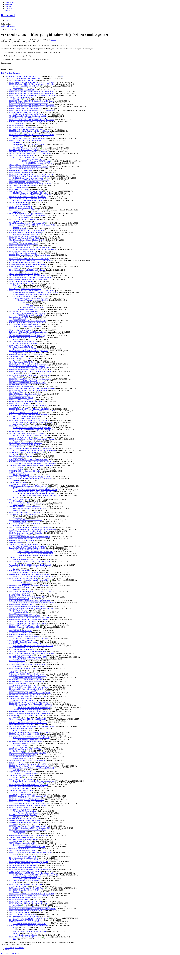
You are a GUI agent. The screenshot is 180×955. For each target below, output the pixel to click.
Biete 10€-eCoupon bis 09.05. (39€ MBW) (23, 815)
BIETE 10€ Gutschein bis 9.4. (19, 599)
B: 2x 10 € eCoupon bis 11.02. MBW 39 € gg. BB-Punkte (28, 266)
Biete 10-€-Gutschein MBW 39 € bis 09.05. (23, 916)
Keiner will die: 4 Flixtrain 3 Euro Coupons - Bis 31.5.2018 (33, 646)
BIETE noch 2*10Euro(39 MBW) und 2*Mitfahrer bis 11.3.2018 (34, 411)
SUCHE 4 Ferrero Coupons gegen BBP (22, 691)
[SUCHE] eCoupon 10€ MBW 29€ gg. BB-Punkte (26, 191)
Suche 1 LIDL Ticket (16, 535)
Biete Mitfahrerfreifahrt (16, 125)
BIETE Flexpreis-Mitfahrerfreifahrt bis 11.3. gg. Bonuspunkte (29, 375)
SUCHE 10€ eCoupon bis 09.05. (20, 698)
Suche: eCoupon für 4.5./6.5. (18, 745)
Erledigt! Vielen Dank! (20, 484)
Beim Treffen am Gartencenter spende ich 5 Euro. (29, 931)
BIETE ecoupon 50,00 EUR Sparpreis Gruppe (24, 798)
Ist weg (15, 854)
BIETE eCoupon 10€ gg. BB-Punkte (21, 540)
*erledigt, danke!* (19, 123)
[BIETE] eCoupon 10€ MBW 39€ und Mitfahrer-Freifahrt (28, 199)
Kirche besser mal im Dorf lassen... (33, 307)
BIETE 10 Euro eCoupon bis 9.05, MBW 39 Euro (25, 749)
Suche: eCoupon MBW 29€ (18, 317)
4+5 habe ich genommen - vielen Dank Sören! (28, 783)
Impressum (8, 8)
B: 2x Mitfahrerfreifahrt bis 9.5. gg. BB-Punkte (24, 694)
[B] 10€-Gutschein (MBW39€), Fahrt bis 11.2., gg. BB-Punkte (30, 153)
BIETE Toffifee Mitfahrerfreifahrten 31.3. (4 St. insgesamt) (28, 420)
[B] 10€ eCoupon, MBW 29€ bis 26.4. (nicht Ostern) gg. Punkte (30, 561)
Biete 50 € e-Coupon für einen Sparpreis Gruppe (25, 289)
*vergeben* (17, 353)
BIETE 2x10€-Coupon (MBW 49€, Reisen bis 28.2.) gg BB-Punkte (31, 82)
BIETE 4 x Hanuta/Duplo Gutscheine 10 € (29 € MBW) (27, 764)
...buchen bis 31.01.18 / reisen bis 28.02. (26, 86)
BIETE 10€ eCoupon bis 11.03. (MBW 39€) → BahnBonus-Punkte (31, 388)
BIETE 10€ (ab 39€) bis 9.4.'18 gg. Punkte (23, 578)
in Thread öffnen (10, 29)
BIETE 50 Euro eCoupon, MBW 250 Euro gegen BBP (27, 826)
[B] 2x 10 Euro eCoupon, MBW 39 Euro (22, 621)
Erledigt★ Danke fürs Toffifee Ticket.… (26, 559)
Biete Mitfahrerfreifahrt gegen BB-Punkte (23, 127)
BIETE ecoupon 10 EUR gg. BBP (20, 170)
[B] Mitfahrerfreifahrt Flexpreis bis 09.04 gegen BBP (26, 452)
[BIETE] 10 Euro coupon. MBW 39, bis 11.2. (24, 168)
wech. (15, 563)
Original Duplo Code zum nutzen (20, 771)
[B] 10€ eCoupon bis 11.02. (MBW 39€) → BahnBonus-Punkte (30, 277)
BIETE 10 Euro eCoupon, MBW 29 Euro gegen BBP (27, 597)
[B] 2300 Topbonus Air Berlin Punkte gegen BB (25, 311)
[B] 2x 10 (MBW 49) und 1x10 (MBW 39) (23, 219)
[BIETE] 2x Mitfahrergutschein (19, 912)
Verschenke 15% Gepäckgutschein (20, 809)
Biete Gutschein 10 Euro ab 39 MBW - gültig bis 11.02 (27, 321)
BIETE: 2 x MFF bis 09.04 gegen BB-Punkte (24, 625)
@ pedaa (53, 40)
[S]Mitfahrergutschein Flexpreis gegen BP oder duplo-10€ (28, 486)
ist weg (20, 582)
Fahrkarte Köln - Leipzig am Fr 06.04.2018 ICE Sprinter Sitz (29, 574)
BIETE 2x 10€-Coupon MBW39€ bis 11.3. (23, 386)
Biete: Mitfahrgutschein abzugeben (20, 614)
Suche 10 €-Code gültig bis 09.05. (20, 792)
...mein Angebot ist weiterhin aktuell (25, 877)
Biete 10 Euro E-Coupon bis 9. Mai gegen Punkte (25, 741)
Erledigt (20, 146)
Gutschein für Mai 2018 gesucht (19, 345)
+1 (18, 328)
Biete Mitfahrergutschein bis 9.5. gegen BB (23, 858)
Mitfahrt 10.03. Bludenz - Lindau (20, 330)
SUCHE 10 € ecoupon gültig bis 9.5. (21, 728)
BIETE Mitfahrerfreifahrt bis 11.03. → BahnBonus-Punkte (28, 390)
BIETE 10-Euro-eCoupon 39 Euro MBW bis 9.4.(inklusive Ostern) (31, 439)
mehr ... (7, 10)
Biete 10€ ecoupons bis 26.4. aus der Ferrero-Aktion (26, 681)
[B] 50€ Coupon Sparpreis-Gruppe (20, 206)
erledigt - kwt (17, 458)
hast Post (16, 892)
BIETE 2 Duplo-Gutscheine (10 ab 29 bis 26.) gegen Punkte (29, 766)
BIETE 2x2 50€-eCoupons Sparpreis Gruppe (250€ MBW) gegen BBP (32, 909)
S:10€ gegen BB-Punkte (17, 473)
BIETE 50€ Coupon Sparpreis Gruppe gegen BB (25, 108)
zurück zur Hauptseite (8, 26)
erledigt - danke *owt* (20, 747)
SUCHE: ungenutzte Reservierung (20, 837)
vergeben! (16, 88)
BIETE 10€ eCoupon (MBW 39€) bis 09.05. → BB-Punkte (29, 903)
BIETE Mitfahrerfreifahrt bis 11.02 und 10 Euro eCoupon (28, 279)
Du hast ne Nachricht (20, 886)
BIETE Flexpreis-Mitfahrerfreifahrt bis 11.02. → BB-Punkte (29, 131)
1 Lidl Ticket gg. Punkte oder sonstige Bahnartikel (25, 533)
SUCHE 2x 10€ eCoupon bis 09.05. (21, 775)
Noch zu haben (18, 501)
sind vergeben (22, 217)
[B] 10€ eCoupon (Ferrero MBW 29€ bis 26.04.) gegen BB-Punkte (31, 726)
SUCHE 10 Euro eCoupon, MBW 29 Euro (23, 338)
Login (7, 20)
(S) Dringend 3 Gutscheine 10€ (19, 633)
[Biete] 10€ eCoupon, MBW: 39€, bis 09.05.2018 (25, 822)
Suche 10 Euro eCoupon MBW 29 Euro (22, 296)
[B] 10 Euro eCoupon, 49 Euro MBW (21, 80)
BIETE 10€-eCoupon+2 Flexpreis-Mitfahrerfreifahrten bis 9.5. (29, 907)
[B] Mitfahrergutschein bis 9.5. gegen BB (22, 865)
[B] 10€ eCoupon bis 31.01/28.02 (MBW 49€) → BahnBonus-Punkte (32, 225)
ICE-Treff (8, 15)
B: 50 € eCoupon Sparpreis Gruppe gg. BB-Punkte (26, 262)
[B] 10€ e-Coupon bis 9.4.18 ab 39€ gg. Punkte (25, 445)
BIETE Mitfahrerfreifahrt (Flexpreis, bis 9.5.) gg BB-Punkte (29, 702)
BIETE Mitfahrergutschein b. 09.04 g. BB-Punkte (25, 443)
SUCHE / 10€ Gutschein (17, 482)
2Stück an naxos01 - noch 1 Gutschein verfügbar (34, 708)
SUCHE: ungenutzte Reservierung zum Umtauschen (26, 322)
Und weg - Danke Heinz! (21, 788)
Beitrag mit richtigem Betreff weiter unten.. (27, 678)
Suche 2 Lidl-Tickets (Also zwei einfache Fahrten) (25, 520)
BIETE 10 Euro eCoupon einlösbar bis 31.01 (24, 238)
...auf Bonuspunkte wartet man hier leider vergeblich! (30, 298)
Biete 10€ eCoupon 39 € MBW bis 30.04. (23, 818)
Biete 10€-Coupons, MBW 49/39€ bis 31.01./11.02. (26, 129)
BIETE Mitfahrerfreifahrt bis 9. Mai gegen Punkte (25, 910)
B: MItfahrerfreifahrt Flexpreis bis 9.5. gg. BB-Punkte (27, 888)
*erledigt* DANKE (19, 319)
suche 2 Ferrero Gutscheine (18, 672)
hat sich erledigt (18, 751)
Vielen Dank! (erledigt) (21, 612)
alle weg (16, 257)
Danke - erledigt (18, 758)
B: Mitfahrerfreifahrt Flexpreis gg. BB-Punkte (24, 112)
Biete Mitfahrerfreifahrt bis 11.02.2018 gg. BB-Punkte (27, 270)
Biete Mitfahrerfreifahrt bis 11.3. (19, 396)
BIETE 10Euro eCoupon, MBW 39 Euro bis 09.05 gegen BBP (30, 852)
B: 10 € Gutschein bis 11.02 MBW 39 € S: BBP (25, 232)
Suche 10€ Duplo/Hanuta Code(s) (20, 649)
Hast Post (16, 446)
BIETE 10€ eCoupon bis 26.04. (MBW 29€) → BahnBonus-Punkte (31, 653)
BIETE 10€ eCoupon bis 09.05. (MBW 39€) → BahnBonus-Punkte (31, 873)
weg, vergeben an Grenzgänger (23, 655)
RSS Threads (19, 948)
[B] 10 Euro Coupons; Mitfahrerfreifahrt (22, 185)
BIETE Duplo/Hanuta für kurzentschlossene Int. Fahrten (27, 805)
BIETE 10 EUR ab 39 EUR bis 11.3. (21, 399)
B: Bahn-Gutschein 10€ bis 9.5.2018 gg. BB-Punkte (26, 715)
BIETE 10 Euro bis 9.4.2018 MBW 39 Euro (24, 636)
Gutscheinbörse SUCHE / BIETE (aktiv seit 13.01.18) (23, 76)
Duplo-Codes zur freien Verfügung (20, 779)
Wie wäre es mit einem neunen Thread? (22, 849)
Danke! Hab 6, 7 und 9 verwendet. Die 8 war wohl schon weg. (34, 781)
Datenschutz (9, 6)
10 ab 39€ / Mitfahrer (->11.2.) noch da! (26, 148)
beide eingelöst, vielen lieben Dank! (25, 685)
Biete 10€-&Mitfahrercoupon (18, 384)
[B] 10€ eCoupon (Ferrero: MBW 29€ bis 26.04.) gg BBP (28, 719)
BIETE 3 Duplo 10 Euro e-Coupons (21, 640)
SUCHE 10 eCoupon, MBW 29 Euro (21, 283)
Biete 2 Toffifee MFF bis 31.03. (19, 499)
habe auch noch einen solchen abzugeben (27, 234)
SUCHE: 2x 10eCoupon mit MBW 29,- (22, 755)
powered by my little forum (10, 953)
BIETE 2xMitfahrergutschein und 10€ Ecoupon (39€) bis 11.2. (30, 247)
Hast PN (16, 666)
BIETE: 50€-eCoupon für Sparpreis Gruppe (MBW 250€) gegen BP (31, 91)
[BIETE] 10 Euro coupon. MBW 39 (21, 155)
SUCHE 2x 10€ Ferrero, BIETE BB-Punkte (23, 413)
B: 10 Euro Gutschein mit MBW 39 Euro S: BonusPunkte (28, 152)
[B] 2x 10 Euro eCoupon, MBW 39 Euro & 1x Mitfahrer (28, 623)
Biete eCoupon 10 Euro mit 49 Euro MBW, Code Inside (27, 197)
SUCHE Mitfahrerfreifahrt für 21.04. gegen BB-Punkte (27, 676)
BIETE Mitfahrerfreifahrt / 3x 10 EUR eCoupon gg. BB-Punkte (30, 183)
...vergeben (17, 905)
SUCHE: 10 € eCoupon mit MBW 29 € (22, 97)
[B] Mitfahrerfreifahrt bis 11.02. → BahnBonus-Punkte (27, 230)
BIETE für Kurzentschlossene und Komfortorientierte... (27, 787)
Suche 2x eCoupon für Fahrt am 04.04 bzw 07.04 (25, 523)
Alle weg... (17, 663)
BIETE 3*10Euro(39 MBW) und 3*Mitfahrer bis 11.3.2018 (29, 409)
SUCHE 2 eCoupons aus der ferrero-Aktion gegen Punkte (28, 122)
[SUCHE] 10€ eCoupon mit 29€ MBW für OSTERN (27, 433)
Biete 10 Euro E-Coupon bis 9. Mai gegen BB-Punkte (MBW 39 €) (31, 768)
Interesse (16, 142)
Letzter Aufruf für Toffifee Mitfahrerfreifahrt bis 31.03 (27, 548)
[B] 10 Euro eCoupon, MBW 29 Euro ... (22, 347)
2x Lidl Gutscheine (15, 542)
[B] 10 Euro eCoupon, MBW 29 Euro (21, 341)
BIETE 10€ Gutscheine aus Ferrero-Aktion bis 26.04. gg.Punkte (30, 704)
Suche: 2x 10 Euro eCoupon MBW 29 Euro (23, 324)
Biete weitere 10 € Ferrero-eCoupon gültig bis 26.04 (26, 689)
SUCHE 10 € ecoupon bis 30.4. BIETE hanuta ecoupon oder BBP (31, 608)
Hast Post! (16, 285)
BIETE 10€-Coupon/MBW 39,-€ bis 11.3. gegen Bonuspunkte (30, 371)
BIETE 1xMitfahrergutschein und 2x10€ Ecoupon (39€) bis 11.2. (34, 249)
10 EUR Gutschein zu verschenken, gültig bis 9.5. (25, 922)
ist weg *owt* (18, 841)
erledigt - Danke (18, 497)
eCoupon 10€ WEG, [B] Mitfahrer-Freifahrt (27, 200)
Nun (23, 302)
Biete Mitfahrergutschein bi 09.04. (20, 587)
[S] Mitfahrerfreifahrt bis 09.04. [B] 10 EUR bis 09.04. (27, 664)
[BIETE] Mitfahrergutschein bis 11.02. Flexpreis (25, 165)
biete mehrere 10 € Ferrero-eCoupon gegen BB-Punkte (27, 736)
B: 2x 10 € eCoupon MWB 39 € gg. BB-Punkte (25, 214)
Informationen (9, 2)
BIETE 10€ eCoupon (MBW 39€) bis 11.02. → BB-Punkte (29, 180)
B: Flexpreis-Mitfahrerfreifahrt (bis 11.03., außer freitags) (28, 332)
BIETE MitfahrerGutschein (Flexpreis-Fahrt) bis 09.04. (27, 606)
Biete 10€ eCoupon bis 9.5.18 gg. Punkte (22, 897)
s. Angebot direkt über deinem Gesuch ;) (26, 659)
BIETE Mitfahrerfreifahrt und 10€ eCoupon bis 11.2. (26, 118)
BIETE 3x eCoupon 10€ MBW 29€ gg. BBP (24, 627)
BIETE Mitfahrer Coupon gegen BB (21, 251)
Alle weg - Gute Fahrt (20, 593)
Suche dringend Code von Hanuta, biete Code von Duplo (28, 210)
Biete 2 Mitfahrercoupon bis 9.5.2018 (21, 725)
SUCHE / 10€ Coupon (16, 356)
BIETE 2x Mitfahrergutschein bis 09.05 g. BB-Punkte (27, 864)
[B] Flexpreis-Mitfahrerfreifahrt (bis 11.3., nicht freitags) (27, 334)
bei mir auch (26, 584)
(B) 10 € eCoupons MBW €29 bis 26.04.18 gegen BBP (27, 651)
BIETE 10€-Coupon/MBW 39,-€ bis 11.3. (23, 381)
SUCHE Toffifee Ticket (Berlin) (19, 571)
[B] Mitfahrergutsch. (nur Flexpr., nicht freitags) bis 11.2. (27, 116)
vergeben (16, 268)
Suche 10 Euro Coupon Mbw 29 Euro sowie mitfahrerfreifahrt (29, 537)
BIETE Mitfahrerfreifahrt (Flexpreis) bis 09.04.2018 (26, 538)
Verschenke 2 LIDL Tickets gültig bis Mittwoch (25, 514)
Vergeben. (16, 373)
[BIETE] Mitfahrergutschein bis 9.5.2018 (22, 843)
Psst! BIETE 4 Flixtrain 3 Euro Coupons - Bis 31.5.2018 (28, 644)
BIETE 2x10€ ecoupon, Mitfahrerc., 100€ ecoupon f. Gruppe (29, 255)
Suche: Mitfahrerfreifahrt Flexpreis (20, 456)
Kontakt (7, 950)
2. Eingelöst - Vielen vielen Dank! (24, 773)
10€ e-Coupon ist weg (20, 204)
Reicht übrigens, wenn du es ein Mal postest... (28, 178)
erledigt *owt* (18, 505)
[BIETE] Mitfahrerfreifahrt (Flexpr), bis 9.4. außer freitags (28, 531)
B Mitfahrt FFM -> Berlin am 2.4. (20, 595)
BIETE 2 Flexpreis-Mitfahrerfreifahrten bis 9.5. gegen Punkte (29, 713)
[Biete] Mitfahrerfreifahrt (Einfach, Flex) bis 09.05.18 (26, 820)
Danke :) (20, 469)
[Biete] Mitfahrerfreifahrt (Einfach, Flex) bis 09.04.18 (26, 507)
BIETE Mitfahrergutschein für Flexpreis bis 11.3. (25, 369)
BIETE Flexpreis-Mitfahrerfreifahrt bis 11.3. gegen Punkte (28, 351)
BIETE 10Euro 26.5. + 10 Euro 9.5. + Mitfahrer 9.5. (26, 802)
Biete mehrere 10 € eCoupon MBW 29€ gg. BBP (25, 679)
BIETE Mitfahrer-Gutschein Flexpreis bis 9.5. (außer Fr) (27, 830)
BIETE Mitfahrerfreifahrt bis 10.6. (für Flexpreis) (25, 937)
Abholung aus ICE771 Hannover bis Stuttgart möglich (35, 555)
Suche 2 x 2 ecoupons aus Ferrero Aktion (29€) (24, 78)
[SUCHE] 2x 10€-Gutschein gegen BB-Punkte (24, 471)
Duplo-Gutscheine (15, 762)
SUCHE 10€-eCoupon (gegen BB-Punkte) (23, 544)
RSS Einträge (9, 948)
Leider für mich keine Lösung (27, 935)
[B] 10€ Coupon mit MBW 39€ (19, 202)
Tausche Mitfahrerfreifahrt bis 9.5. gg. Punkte (24, 871)
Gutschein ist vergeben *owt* (23, 743)
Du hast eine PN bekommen (27, 740)
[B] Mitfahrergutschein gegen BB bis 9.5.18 (23, 860)
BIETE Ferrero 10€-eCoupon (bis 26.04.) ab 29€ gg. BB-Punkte (30, 732)
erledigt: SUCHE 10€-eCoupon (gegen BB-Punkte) (30, 546)
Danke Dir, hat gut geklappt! (27, 856)
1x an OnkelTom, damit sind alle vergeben (27, 710)
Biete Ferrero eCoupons (17, 661)
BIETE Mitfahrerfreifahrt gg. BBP (20, 172)
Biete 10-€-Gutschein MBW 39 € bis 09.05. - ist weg (30, 918)
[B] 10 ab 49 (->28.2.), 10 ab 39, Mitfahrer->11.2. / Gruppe (28, 167)
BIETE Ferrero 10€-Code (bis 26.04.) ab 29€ (24, 734)
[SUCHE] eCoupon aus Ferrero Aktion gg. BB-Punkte (27, 138)
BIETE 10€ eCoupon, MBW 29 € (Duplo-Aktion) (25, 512)
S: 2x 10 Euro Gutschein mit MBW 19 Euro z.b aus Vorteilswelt (30, 461)
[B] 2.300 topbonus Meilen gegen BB (30, 315)
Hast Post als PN (18, 467)
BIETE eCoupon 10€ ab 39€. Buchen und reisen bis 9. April (29, 617)
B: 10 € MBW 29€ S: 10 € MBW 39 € (22, 358)
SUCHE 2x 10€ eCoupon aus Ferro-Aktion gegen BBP (27, 657)
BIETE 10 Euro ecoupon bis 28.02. (21, 208)
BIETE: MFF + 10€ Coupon (18, 189)
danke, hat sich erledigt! (25, 437)
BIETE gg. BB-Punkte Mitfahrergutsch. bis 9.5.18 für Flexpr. (29, 895)
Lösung (15, 933)
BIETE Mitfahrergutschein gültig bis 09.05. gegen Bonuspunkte (30, 869)
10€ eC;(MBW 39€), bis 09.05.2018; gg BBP (24, 880)
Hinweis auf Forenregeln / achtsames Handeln (33, 300)
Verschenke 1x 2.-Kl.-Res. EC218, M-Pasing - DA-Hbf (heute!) (30, 565)
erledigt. (16, 212)
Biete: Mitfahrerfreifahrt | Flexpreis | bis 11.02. (24, 182)
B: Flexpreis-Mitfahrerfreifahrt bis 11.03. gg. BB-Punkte (27, 383)
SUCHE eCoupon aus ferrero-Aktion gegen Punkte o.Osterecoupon (31, 465)
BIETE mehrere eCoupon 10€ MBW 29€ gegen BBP (26, 366)
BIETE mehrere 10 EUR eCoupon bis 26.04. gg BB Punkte (29, 711)
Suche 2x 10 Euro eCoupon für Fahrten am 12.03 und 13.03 (29, 415)
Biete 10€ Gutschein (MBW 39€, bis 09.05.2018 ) (25, 920)
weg (14, 882)
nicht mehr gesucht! (19, 522)
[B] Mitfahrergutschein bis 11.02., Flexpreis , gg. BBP (27, 223)
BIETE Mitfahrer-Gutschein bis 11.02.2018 (23, 236)
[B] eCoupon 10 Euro (16, 392)
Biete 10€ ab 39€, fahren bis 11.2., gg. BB (23, 150)
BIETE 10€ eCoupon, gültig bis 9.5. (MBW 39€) (25, 884)
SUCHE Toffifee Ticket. (17, 557)
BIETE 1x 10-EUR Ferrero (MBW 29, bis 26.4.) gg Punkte (29, 687)
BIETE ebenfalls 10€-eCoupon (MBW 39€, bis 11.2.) (31, 294)
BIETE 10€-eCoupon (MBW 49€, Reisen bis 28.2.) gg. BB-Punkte (31, 101)
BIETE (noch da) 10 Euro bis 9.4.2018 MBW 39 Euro (31, 638)
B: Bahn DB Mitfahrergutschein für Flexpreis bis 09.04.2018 (29, 586)
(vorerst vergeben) (19, 832)
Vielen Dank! (17, 518)
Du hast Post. (17, 777)
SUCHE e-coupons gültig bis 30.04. (21, 634)
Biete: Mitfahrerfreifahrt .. (17, 648)
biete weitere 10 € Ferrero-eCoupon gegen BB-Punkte (27, 721)
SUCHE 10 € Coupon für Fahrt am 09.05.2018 (24, 890)
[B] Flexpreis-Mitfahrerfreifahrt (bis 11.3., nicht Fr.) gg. (27, 336)
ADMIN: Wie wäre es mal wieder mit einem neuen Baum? (28, 926)
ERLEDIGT (17, 99)
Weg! (15, 569)
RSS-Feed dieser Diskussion (10, 73)
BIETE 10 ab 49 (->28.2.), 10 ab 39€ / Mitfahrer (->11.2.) (28, 140)
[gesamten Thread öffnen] (62, 76)
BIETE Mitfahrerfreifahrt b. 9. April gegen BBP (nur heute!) (29, 619)
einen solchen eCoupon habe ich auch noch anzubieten (31, 580)
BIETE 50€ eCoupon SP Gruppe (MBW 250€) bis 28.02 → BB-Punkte (33, 95)
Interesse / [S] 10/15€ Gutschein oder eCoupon (28, 144)
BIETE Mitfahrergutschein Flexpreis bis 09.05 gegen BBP (28, 835)
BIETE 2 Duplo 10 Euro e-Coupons (25, 642)
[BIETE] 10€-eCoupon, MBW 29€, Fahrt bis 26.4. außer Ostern (30, 448)
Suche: (3, 24)
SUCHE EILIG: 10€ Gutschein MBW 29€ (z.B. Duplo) (27, 405)
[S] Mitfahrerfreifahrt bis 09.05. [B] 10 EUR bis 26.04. (27, 760)
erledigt (15, 272)
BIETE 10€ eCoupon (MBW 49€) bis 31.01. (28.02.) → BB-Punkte (31, 84)
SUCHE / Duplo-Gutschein (18, 610)
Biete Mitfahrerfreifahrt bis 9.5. (19, 899)
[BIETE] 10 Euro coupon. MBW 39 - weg (36, 161)
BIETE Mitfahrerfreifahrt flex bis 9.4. (21, 604)
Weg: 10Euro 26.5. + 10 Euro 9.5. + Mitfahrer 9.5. (30, 803)
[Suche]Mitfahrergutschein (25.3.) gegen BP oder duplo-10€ (37, 490)
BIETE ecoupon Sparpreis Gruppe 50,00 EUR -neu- (26, 800)
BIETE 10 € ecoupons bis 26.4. (19, 683)
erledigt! (16, 287)
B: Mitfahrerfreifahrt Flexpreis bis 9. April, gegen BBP (27, 567)
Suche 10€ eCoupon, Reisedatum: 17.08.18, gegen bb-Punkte (29, 601)
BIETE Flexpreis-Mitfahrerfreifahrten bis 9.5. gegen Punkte (28, 785)
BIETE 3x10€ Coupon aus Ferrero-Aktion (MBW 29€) (27, 696)
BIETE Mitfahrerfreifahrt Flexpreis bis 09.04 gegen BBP (28, 426)
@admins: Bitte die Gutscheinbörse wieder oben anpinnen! (28, 103)
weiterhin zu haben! (19, 229)
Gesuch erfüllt (18, 730)
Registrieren (9, 4)
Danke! (20, 833)
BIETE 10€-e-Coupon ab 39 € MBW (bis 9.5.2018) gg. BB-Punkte (31, 894)
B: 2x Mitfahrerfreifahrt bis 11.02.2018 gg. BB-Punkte (27, 264)
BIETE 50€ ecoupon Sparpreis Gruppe (22, 807)
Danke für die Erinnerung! (26, 309)
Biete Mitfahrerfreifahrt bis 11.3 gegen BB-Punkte (25, 401)
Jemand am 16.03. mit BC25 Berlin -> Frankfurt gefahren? (28, 460)
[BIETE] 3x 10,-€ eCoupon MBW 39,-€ (22, 914)
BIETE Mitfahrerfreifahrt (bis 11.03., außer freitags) (26, 354)
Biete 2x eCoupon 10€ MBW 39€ (20, 631)
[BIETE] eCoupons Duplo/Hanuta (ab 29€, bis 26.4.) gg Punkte (30, 591)
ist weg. (15, 242)
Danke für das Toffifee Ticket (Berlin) (25, 572)
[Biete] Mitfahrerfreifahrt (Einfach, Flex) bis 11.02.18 (26, 240)
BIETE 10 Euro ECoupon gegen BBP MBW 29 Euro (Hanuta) (30, 693)
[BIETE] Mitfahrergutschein (18, 187)
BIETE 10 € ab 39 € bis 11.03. (19, 403)
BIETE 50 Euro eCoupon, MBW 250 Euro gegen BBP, (27, 796)
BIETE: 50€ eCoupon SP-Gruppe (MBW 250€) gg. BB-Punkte (30, 477)
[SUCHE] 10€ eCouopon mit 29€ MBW (22, 416)
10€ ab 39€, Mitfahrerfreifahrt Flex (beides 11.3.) (25, 394)
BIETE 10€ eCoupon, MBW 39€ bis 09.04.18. (24, 616)
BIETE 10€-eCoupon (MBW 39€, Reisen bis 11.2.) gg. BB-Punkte (31, 106)
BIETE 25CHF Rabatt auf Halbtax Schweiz (23, 244)
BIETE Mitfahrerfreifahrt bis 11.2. (20, 245)
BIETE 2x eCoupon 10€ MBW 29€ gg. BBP (24, 668)
